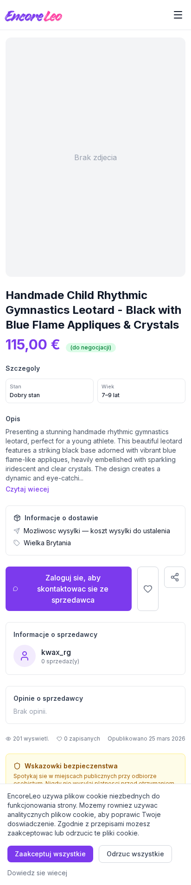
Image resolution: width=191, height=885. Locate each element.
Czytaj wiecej (27, 489)
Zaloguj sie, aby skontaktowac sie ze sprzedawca (72, 589)
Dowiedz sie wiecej (37, 873)
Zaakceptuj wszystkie (50, 854)
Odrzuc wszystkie (135, 854)
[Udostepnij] (174, 577)
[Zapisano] (148, 589)
